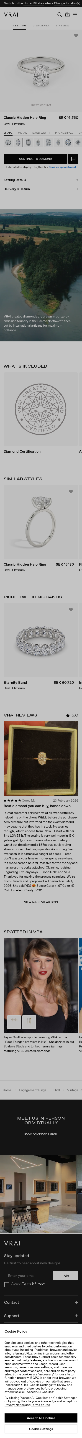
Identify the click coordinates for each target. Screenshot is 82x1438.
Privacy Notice (15, 1404)
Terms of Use (40, 1404)
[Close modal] (41, 719)
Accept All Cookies (41, 1418)
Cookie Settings (41, 1429)
